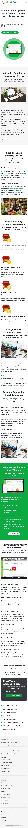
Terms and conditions (6, 809)
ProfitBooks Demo (5, 782)
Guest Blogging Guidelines (7, 814)
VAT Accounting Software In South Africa (10, 750)
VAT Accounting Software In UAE (8, 748)
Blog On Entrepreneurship (7, 785)
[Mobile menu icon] (26, 2)
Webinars (3, 791)
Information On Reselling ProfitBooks (9, 753)
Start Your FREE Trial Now (14, 695)
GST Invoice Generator (6, 768)
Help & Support (4, 800)
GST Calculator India (5, 759)
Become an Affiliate (5, 797)
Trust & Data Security (6, 806)
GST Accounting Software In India (9, 742)
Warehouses (17, 638)
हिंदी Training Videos (5, 794)
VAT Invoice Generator (6, 771)
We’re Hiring (4, 817)
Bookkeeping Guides (5, 788)
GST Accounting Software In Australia (9, 745)
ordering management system (15, 188)
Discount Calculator (5, 774)
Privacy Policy (4, 811)
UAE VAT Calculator (5, 765)
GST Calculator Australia (6, 762)
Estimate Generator (5, 777)
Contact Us (4, 820)
